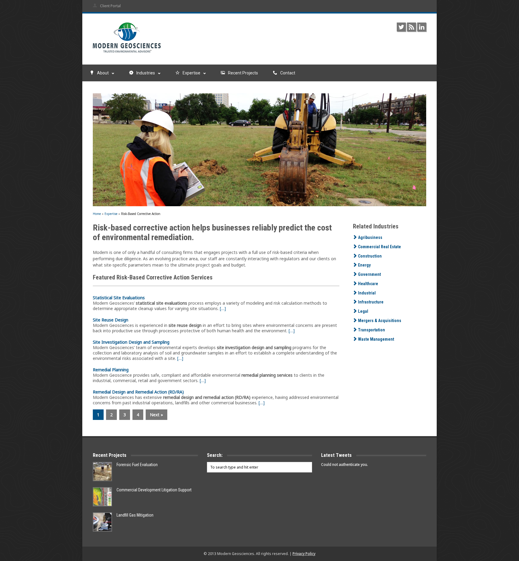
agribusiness (369, 237)
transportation (371, 329)
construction (369, 256)
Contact (287, 73)
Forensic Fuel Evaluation (137, 464)
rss (411, 27)
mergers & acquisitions (379, 320)
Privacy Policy (304, 553)
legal (362, 311)
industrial (366, 293)
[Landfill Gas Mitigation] (102, 522)
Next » (156, 415)
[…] (223, 308)
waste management (375, 339)
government (369, 274)
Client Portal (110, 5)
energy (364, 265)
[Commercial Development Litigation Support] (102, 497)
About (103, 73)
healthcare (367, 283)
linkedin (421, 27)
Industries (145, 73)
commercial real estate (379, 246)
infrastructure (370, 302)
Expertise (191, 73)
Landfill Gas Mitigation (135, 515)
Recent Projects (243, 73)
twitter (401, 27)
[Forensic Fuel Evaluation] (102, 472)
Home (97, 214)
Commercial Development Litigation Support (154, 489)
